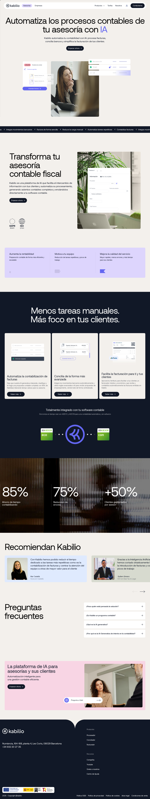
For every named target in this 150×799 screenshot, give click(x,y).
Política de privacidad (96, 796)
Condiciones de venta (139, 796)
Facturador (91, 745)
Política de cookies (113, 796)
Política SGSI (81, 796)
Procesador (91, 735)
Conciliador (91, 740)
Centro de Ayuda (93, 774)
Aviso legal (125, 796)
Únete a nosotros (93, 769)
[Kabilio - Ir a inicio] (12, 5)
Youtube (90, 765)
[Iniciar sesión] (127, 6)
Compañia (90, 760)
